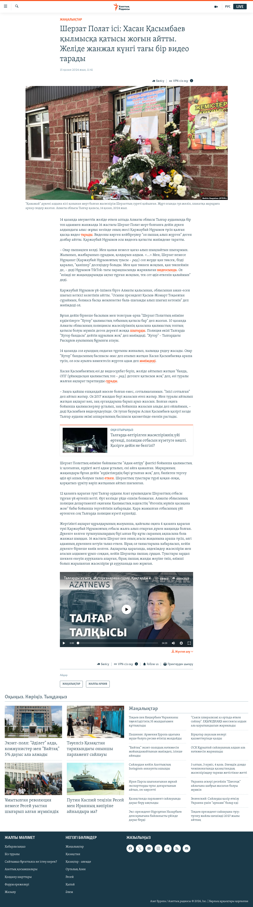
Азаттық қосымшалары (21, 869)
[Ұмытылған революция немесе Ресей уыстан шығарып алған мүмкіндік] (33, 779)
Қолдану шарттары (18, 877)
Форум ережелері (17, 884)
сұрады (111, 381)
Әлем (69, 892)
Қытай (70, 884)
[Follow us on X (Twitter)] (139, 848)
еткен (109, 478)
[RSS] (177, 848)
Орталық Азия (76, 869)
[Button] (158, 81)
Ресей (70, 877)
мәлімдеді (148, 361)
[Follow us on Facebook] (130, 848)
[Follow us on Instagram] (158, 848)
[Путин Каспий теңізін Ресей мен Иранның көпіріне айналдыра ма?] (95, 779)
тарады (87, 235)
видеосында (167, 270)
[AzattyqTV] (216, 7)
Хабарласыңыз (15, 847)
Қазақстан (73, 854)
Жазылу (10, 892)
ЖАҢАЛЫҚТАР (71, 20)
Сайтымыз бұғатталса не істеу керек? (31, 862)
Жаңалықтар (75, 847)
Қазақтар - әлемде (78, 862)
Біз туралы (12, 854)
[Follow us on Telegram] (168, 848)
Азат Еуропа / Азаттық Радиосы (90, 583)
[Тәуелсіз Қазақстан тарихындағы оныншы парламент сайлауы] (95, 722)
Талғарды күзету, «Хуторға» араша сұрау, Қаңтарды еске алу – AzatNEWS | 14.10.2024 (133, 578)
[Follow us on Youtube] (149, 848)
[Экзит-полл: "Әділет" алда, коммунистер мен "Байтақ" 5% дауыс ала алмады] (33, 722)
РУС (227, 6)
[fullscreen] (189, 643)
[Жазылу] (186, 848)
